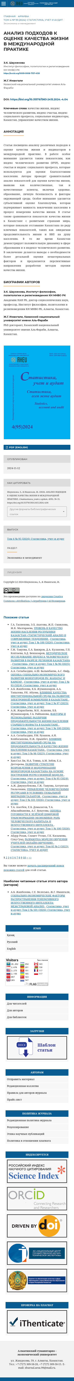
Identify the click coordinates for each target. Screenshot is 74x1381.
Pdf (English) (18, 447)
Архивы (23, 16)
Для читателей (17, 1003)
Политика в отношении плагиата (29, 1140)
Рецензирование (18, 1127)
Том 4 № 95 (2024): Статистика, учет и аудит (33, 19)
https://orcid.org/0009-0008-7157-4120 (22, 73)
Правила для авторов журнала (27, 1092)
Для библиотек (17, 1017)
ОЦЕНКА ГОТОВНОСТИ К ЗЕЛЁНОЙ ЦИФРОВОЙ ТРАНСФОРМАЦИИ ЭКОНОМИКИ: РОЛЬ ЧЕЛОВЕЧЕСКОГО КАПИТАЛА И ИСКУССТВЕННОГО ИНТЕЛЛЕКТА (36, 818)
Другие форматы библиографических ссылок (33, 512)
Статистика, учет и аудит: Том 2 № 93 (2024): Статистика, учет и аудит (40, 683)
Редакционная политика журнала (29, 1120)
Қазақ (11, 935)
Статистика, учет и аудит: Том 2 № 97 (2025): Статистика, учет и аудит (40, 704)
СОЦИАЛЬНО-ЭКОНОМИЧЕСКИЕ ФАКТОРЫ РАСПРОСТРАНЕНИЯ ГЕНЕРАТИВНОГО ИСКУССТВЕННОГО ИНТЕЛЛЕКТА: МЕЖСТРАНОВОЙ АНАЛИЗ (38, 901)
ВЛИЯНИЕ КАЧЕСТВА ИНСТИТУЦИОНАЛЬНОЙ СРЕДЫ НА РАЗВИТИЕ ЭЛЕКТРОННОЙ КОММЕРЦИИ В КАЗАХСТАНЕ (40, 696)
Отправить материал (20, 1079)
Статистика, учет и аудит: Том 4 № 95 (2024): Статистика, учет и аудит (40, 780)
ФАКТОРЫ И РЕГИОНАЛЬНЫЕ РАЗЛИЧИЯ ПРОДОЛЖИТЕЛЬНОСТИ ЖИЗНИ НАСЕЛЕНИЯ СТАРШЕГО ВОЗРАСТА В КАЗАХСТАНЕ (39, 719)
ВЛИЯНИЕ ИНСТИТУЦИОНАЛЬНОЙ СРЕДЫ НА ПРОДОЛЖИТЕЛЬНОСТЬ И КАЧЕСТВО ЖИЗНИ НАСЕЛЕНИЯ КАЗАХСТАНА (39, 744)
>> (30, 857)
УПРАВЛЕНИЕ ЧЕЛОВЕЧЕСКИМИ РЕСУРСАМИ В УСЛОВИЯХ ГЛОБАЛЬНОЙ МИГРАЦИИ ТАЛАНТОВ (40, 792)
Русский (12, 942)
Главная (10, 16)
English (11, 948)
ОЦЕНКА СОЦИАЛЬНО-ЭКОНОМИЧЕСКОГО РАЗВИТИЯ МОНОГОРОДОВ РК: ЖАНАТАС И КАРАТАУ (38, 678)
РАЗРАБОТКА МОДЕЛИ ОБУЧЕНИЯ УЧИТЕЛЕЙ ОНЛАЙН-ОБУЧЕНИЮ (39, 841)
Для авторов (15, 1010)
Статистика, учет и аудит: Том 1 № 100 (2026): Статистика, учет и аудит (40, 642)
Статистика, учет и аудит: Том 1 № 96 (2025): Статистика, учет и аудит (40, 665)
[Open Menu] (3, 3)
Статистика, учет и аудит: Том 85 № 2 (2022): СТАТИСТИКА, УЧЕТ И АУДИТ (40, 848)
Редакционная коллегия (23, 1086)
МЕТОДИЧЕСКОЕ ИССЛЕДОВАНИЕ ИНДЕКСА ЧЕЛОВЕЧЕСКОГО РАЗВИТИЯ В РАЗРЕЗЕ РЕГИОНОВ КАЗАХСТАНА (40, 656)
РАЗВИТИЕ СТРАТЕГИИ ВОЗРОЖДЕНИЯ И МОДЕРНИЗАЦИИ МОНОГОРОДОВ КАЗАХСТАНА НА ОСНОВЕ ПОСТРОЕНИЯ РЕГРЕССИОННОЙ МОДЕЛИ (37, 769)
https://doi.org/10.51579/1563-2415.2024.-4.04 (39, 99)
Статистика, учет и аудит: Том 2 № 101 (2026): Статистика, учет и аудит (40, 800)
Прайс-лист (14, 1099)
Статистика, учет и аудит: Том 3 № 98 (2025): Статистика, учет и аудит (40, 753)
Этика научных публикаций (25, 1134)
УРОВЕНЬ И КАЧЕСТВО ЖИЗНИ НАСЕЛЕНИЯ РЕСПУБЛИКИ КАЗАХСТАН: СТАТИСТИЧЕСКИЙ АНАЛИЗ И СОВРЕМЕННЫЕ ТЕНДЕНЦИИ (38, 633)
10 (24, 857)
